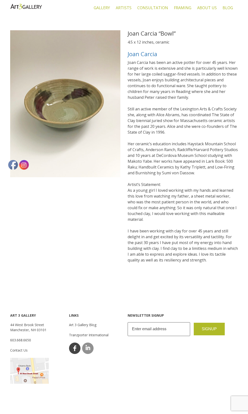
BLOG (228, 7)
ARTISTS (124, 7)
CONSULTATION (152, 7)
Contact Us (19, 350)
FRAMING (182, 7)
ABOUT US (207, 7)
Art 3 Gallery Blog (82, 324)
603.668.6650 (20, 340)
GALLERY (102, 7)
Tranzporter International (88, 335)
